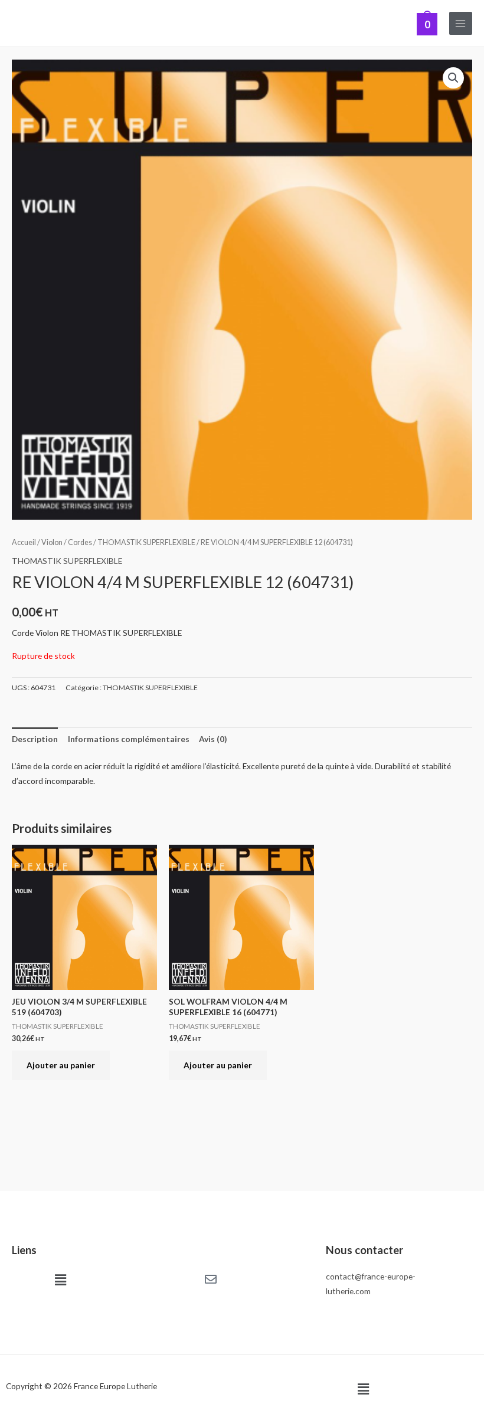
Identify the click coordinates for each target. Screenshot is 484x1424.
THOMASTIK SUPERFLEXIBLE (146, 542)
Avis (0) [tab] (213, 739)
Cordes (80, 542)
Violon (52, 542)
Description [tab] (35, 739)
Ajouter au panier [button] (61, 1065)
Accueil (24, 542)
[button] (453, 77)
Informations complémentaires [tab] (128, 739)
